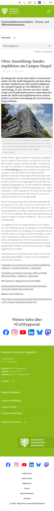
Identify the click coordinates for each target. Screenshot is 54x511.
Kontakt (5, 381)
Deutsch (45, 2)
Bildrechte (27, 483)
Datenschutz (27, 478)
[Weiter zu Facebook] (6, 332)
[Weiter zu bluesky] (40, 332)
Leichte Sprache (40, 2)
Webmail (30, 2)
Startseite (6, 37)
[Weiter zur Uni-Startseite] (13, 11)
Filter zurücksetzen (44, 51)
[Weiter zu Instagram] (14, 332)
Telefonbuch (25, 2)
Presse (27, 488)
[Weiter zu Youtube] (23, 332)
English (51, 2)
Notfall (35, 2)
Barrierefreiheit (27, 493)
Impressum (27, 473)
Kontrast (20, 2)
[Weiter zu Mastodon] (48, 332)
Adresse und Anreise (11, 422)
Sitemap (27, 498)
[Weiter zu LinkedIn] (31, 332)
